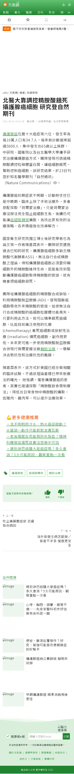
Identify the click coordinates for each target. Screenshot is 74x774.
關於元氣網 (15, 752)
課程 (63, 12)
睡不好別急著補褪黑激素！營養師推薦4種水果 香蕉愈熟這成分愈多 (41, 29)
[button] (69, 12)
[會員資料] (63, 4)
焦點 (6, 12)
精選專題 (46, 752)
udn (5, 92)
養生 (17, 12)
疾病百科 (60, 752)
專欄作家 (49, 759)
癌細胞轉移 (19, 219)
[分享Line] (27, 19)
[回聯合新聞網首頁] (5, 5)
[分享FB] (9, 19)
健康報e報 (18, 736)
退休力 (23, 759)
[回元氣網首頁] (13, 4)
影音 (52, 12)
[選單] (69, 4)
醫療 (29, 12)
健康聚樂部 (31, 752)
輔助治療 (48, 348)
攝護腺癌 (10, 133)
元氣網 (14, 92)
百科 (40, 12)
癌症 (22, 92)
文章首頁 (36, 759)
